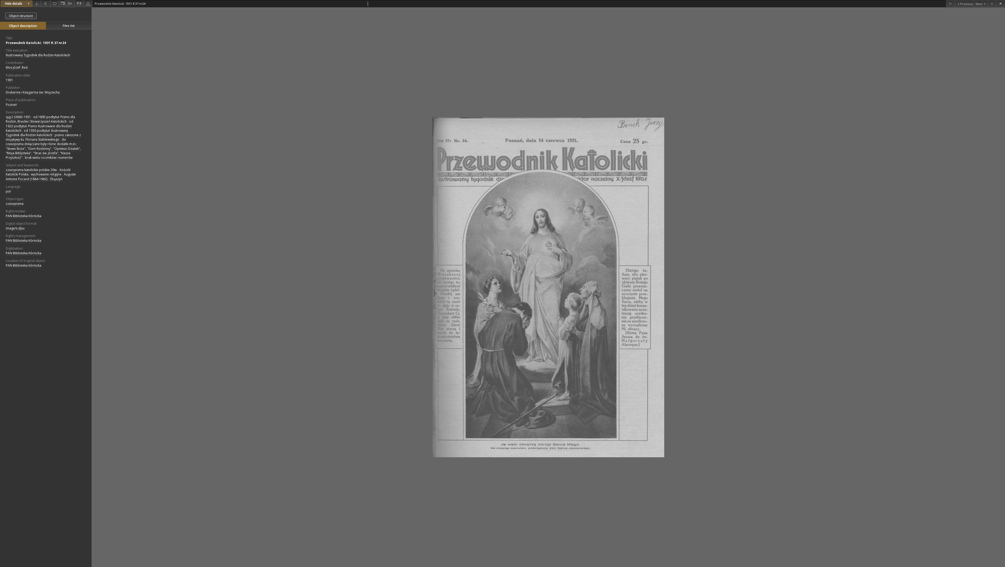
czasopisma (15, 203)
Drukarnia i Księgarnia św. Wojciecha (33, 92)
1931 (9, 80)
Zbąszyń (56, 179)
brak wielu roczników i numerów (48, 157)
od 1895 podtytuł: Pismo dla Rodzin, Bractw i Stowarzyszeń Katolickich (40, 119)
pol (8, 191)
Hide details (13, 3)
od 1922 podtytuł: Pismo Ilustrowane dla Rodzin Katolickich (39, 126)
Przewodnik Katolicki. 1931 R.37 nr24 (36, 43)
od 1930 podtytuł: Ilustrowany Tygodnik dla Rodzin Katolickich (37, 132)
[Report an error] (87, 3)
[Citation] (79, 3)
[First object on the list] (950, 3)
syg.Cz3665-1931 (18, 117)
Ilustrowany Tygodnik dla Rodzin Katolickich (38, 55)
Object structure (21, 16)
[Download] (36, 3)
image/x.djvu (15, 228)
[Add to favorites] (54, 3)
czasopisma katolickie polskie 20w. (31, 170)
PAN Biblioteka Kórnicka (23, 216)
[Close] (1000, 3)
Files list (69, 25)
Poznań (11, 104)
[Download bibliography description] (69, 3)
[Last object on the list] (992, 3)
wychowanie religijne (46, 174)
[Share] (45, 3)
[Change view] (62, 3)
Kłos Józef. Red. (17, 67)
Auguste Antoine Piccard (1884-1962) (41, 176)
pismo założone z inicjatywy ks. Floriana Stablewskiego (43, 137)
